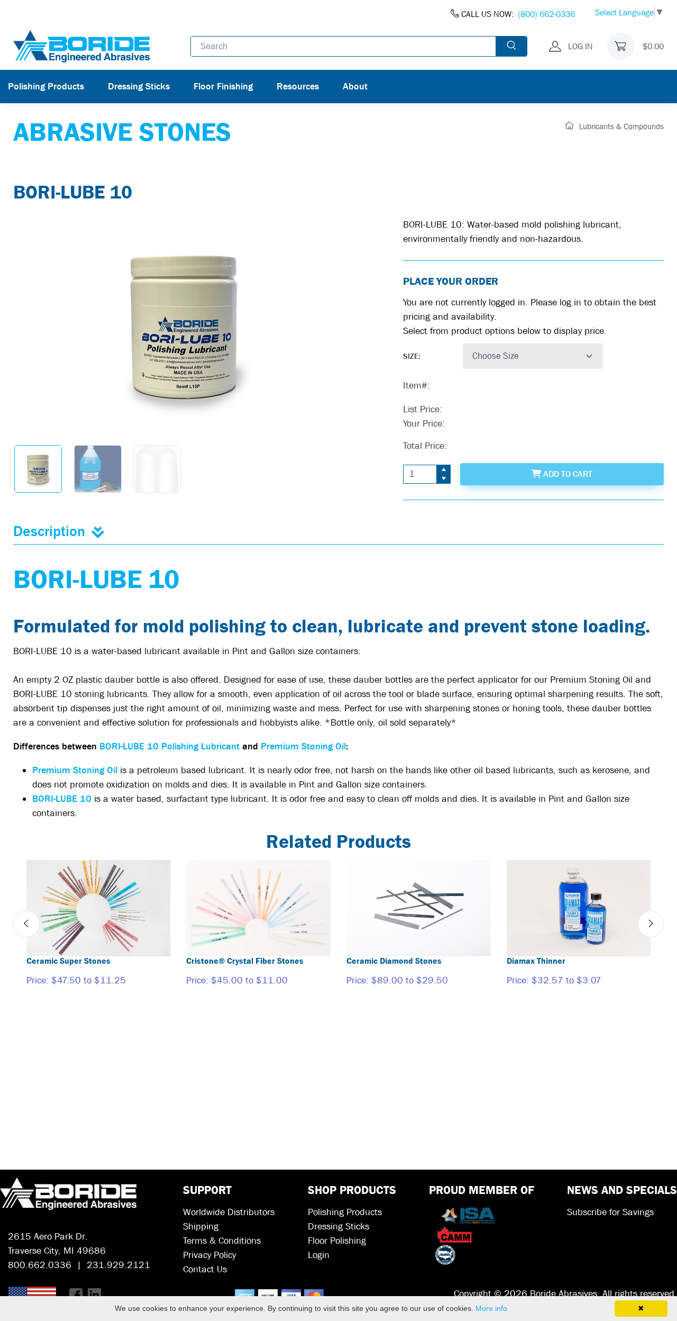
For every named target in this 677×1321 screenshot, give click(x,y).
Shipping (200, 1226)
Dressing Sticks (139, 86)
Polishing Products (46, 86)
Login (319, 1255)
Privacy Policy (209, 1255)
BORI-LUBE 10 (62, 799)
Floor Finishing (223, 86)
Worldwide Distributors (229, 1212)
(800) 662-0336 (546, 14)
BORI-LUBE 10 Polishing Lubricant (170, 746)
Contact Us (205, 1269)
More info (491, 1308)
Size (410, 356)
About (355, 86)
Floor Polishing (337, 1241)
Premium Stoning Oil (303, 746)
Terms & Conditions (222, 1241)
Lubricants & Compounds (620, 126)
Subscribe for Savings (610, 1212)
